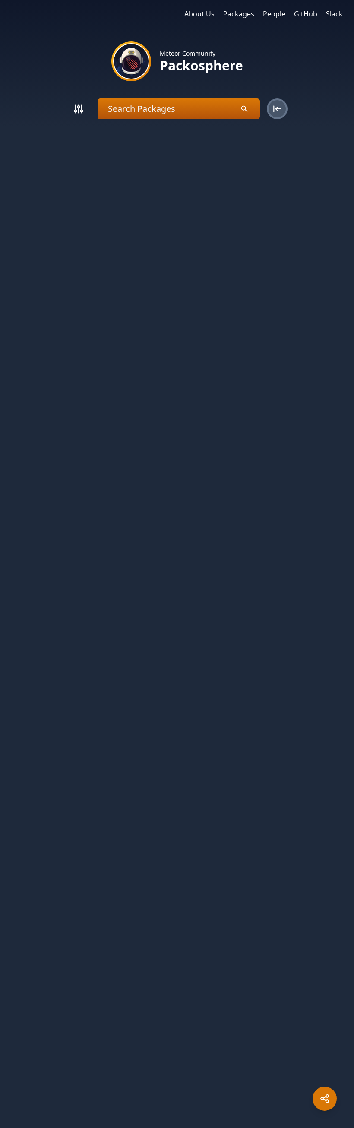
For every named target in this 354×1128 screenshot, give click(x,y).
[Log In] (277, 108)
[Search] (78, 108)
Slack (334, 14)
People (274, 14)
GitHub (305, 14)
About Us (199, 14)
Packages (238, 14)
